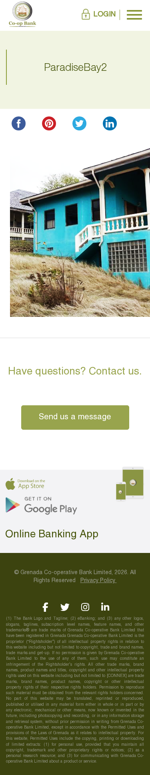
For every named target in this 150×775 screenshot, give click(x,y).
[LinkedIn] (105, 607)
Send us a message (75, 417)
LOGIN (105, 14)
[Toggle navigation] (134, 15)
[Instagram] (85, 607)
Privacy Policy (98, 580)
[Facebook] (45, 607)
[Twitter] (65, 607)
